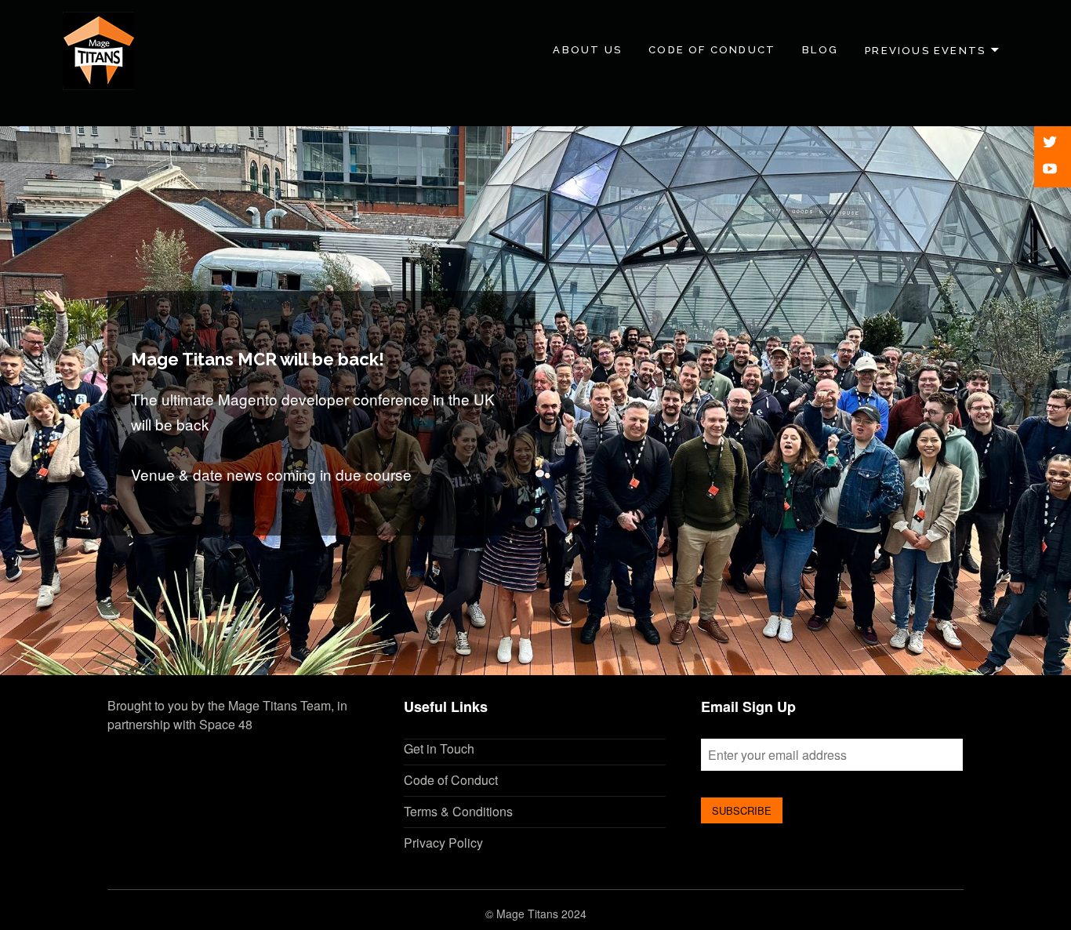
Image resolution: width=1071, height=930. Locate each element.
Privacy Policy (443, 843)
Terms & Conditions (458, 811)
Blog (820, 50)
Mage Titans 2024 (541, 913)
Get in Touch (439, 748)
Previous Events (925, 50)
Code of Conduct (711, 50)
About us (587, 50)
